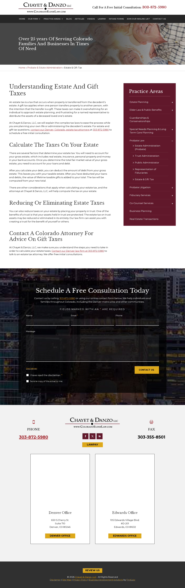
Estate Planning (139, 102)
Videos (91, 19)
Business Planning (141, 211)
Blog (69, 19)
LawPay (102, 19)
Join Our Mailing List (138, 19)
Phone (119, 315)
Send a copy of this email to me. (46, 381)
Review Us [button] (92, 570)
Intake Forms (116, 19)
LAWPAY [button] (92, 444)
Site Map (66, 580)
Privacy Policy (80, 580)
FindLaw (130, 580)
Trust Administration (147, 155)
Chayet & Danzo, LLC (85, 577)
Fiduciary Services (140, 195)
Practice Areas (52, 19)
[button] (182, 568)
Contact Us (159, 19)
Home (22, 19)
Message (30, 331)
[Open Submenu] (172, 102)
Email (74, 315)
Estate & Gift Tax (144, 179)
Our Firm (33, 19)
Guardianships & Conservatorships (140, 119)
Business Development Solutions (106, 580)
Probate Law (137, 140)
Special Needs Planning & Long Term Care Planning (148, 131)
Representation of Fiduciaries (145, 171)
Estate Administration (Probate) (147, 147)
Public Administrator (147, 162)
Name (29, 315)
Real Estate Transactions (144, 219)
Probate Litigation (140, 187)
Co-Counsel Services (141, 203)
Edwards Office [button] (125, 535)
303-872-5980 (154, 7)
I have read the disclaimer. (46, 375)
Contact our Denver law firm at (70, 251)
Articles (79, 19)
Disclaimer (31, 368)
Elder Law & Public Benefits (146, 109)
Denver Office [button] (60, 535)
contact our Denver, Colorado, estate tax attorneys (60, 129)
